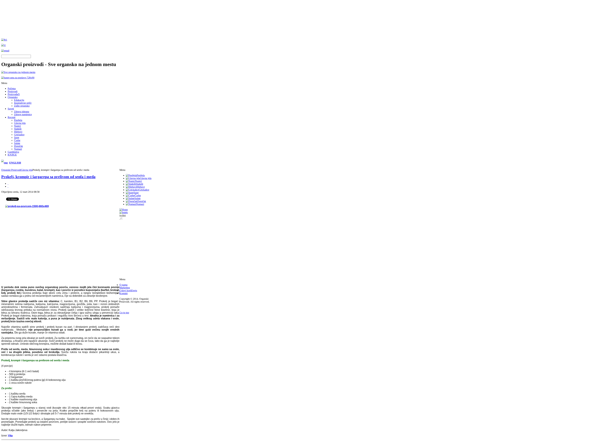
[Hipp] (123, 209)
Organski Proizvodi (11, 170)
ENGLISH (15, 162)
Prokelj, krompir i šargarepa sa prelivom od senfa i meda (48, 177)
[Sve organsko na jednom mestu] (18, 72)
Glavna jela (26, 170)
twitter (122, 215)
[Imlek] (123, 212)
